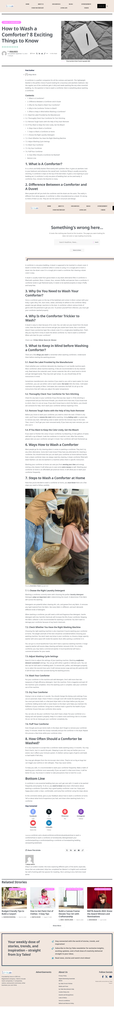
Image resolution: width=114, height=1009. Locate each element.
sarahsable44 (93, 920)
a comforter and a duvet (38, 835)
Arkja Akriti (13, 51)
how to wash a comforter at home (44, 838)
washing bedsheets (35, 843)
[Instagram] (81, 814)
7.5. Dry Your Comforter (33, 148)
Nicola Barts (33, 586)
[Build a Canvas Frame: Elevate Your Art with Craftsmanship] (71, 898)
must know (72, 483)
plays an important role (41, 597)
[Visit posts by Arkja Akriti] (29, 859)
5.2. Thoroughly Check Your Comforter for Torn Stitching (45, 118)
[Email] (83, 850)
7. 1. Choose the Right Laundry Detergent (39, 135)
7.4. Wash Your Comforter (34, 145)
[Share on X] (39, 53)
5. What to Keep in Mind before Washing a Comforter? (46, 112)
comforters (58, 835)
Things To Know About (11, 22)
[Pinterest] (65, 814)
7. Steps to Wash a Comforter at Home (41, 132)
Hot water (65, 384)
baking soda (72, 417)
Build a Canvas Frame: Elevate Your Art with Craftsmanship (69, 914)
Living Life (49, 889)
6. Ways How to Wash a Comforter (39, 128)
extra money (66, 467)
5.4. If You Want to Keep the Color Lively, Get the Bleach (45, 125)
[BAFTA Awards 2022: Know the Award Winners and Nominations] (99, 898)
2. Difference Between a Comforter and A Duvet (44, 102)
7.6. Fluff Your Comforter (34, 151)
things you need (42, 355)
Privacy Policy (26, 1005)
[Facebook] (33, 814)
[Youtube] (33, 825)
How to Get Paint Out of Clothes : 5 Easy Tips (41, 912)
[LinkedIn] (49, 825)
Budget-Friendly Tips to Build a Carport (13, 912)
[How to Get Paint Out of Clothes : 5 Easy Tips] (42, 898)
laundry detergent (76, 594)
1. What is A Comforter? (35, 98)
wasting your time (69, 464)
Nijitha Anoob (36, 917)
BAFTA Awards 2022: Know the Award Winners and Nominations (99, 914)
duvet (64, 835)
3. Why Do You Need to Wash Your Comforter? (43, 105)
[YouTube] (110, 977)
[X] (49, 814)
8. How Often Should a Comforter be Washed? (43, 155)
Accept (23, 1001)
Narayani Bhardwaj (9, 917)
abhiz (62, 920)
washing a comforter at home (57, 840)
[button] (42, 992)
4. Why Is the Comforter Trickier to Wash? (42, 108)
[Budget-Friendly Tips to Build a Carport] (14, 898)
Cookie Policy (19, 1005)
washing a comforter (39, 840)
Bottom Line (31, 158)
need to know (57, 786)
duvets (68, 835)
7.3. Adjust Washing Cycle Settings (37, 141)
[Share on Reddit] (44, 53)
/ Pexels (39, 586)
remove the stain (45, 417)
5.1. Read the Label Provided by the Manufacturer (42, 115)
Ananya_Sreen (69, 920)
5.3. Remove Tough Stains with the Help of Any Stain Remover (47, 122)
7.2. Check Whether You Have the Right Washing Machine (45, 138)
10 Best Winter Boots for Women (44, 340)
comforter (50, 835)
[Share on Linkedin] (42, 53)
